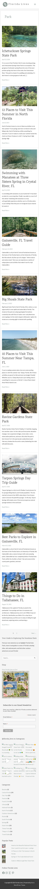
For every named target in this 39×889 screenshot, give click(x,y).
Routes (4, 816)
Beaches (4, 789)
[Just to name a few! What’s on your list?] (7, 761)
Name (5, 724)
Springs (4, 822)
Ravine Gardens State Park (17, 419)
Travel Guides (6, 834)
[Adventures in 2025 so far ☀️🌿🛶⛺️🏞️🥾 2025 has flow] (31, 761)
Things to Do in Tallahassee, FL (13, 598)
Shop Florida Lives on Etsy (9, 669)
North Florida (6, 810)
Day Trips (5, 795)
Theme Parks (6, 828)
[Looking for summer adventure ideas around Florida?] (19, 772)
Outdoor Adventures (8, 813)
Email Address (7, 717)
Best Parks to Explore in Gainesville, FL (19, 539)
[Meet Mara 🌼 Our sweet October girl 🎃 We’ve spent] (31, 749)
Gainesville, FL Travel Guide (17, 243)
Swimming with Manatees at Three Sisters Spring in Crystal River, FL (19, 180)
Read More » (6, 80)
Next (33, 633)
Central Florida (6, 792)
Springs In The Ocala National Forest (22, 857)
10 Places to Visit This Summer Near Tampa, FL (18, 358)
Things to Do (6, 831)
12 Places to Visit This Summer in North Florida (17, 114)
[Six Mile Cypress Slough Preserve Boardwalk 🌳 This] (7, 749)
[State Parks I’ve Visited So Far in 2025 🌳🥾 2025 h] (7, 772)
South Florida (6, 819)
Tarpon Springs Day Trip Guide (16, 480)
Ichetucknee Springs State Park (16, 53)
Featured (4, 798)
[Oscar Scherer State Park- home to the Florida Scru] (19, 749)
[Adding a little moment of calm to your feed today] (19, 761)
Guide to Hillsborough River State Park (22, 861)
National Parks (6, 807)
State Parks (5, 825)
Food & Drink (6, 801)
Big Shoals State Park (17, 299)
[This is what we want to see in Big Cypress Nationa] (31, 772)
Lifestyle (4, 804)
